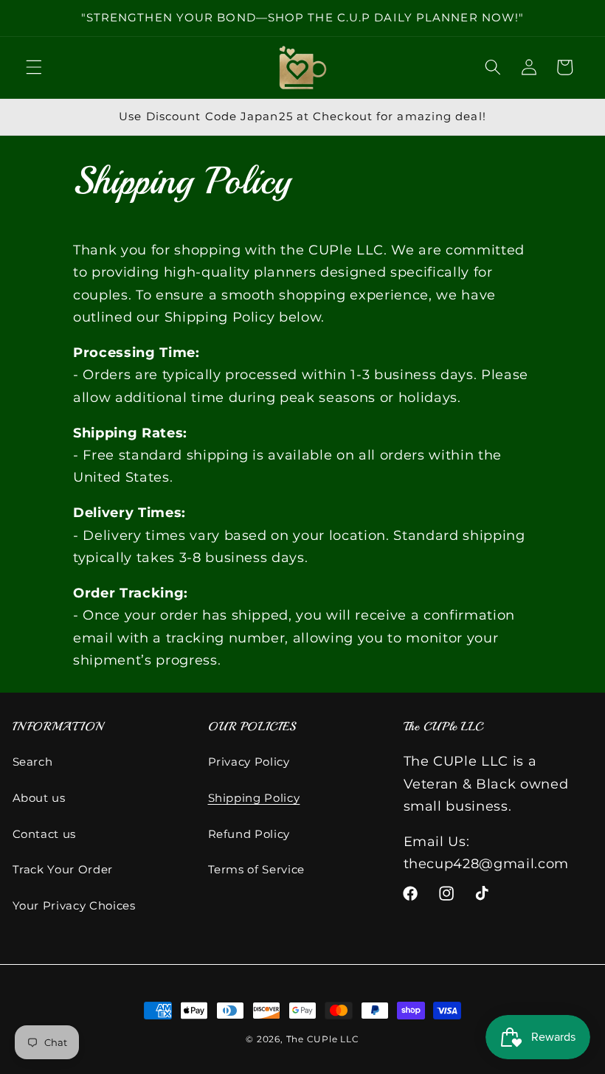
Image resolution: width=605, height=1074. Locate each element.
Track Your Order (63, 869)
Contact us (45, 834)
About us (39, 798)
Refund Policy (249, 834)
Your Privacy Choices (74, 905)
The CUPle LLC (322, 1038)
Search (33, 762)
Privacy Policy (249, 762)
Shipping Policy (254, 798)
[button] (34, 67)
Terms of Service (256, 869)
